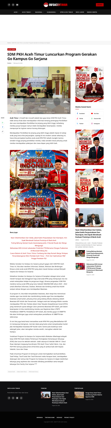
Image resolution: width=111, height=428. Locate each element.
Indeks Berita (92, 12)
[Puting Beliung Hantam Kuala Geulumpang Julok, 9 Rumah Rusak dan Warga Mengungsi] (80, 253)
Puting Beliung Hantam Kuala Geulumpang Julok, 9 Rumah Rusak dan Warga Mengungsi (94, 254)
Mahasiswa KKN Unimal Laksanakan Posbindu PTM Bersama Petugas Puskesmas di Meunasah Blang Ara (94, 268)
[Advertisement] (55, 28)
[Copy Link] (2, 131)
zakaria (77, 240)
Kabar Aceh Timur (22, 371)
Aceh (16, 12)
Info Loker (80, 12)
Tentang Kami (50, 417)
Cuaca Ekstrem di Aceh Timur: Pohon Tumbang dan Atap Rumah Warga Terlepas (39, 253)
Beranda (40, 417)
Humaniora (51, 12)
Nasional (38, 12)
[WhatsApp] (2, 122)
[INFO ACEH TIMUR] (55, 4)
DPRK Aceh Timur (66, 12)
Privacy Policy (69, 417)
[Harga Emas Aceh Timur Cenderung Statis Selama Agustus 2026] (79, 395)
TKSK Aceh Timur (33, 371)
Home (9, 43)
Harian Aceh (11, 371)
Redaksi (9, 63)
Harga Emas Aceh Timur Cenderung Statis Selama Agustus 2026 (94, 395)
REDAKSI (99, 4)
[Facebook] (2, 127)
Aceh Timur (26, 12)
